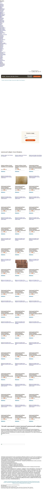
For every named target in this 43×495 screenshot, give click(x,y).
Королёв (1, 26)
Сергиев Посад (2, 52)
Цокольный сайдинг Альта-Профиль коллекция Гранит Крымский (34, 250)
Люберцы (1, 37)
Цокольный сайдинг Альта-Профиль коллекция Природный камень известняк (6, 395)
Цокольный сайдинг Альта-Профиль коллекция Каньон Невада (35, 312)
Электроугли (2, 65)
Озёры (1, 42)
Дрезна (1, 16)
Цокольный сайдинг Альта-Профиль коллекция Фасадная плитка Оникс (6, 187)
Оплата (16, 76)
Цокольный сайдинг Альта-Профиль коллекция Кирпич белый (7, 312)
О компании (9, 481)
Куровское (2, 32)
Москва (1, 3)
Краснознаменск (3, 30)
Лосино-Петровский (3, 34)
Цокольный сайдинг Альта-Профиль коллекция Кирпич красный (20, 312)
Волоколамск (2, 8)
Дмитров (1, 13)
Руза (1, 51)
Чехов (1, 61)
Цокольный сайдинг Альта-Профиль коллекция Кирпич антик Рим (21, 354)
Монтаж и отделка (18, 482)
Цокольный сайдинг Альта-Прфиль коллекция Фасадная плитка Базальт (35, 166)
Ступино (1, 55)
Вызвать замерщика (7, 482)
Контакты (8, 76)
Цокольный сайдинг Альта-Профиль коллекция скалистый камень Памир (20, 229)
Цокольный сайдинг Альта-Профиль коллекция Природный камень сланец (34, 395)
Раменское (2, 48)
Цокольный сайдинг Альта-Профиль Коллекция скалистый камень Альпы (34, 208)
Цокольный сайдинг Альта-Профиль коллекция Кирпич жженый (34, 291)
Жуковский (2, 18)
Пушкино (1, 47)
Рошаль (1, 50)
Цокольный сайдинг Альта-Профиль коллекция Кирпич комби (7, 291)
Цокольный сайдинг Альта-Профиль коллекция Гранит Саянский (20, 250)
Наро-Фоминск (2, 39)
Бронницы (2, 6)
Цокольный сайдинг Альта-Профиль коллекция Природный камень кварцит (34, 416)
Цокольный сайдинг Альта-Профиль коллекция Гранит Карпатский (6, 271)
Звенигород (2, 20)
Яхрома (1, 66)
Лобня (1, 33)
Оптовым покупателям (24, 481)
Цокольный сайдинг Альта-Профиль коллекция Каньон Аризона (6, 354)
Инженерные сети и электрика (25, 483)
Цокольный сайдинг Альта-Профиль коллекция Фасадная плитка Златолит (6, 208)
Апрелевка (2, 4)
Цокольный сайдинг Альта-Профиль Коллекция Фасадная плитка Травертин (34, 187)
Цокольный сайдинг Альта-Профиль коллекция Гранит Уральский (6, 250)
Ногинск (1, 40)
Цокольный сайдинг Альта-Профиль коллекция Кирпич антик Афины (21, 375)
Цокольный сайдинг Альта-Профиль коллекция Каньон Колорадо (20, 333)
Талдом (1, 57)
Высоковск (2, 10)
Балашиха (2, 5)
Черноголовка (2, 60)
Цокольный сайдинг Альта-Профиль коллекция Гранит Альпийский (34, 271)
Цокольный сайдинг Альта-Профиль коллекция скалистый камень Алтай (20, 208)
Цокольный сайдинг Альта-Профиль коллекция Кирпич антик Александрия (35, 375)
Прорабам (13, 482)
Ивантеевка (2, 22)
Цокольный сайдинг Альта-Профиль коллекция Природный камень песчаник (6, 416)
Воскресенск (2, 9)
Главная (3, 80)
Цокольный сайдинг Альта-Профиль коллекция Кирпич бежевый (20, 291)
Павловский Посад (3, 43)
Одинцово (1, 41)
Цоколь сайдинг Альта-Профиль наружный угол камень (21, 166)
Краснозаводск (2, 29)
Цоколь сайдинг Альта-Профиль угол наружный (7, 166)
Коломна (1, 25)
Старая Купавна (3, 54)
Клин (1, 24)
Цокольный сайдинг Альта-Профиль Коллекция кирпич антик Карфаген (35, 354)
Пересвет (1, 44)
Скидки (18, 481)
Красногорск (2, 28)
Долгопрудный (2, 14)
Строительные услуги (35, 481)
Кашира (1, 23)
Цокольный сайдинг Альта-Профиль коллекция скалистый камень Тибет (34, 229)
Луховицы (1, 35)
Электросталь (2, 64)
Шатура (1, 62)
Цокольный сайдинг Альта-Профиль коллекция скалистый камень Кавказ (6, 229)
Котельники (2, 27)
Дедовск (1, 12)
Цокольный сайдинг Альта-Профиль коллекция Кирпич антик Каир (7, 375)
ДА (0, 2)
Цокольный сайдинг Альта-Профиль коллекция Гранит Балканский (20, 271)
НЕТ (1, 2)
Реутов (1, 49)
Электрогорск (2, 63)
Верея (1, 7)
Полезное (30, 481)
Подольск (1, 45)
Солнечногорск (2, 53)
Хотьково (1, 59)
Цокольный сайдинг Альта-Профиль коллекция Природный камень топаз (20, 395)
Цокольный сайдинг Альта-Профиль (18, 80)
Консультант (14, 481)
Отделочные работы (16, 483)
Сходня (1, 56)
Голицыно (1, 11)
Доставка (13, 76)
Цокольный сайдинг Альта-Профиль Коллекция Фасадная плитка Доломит (20, 187)
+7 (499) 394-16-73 (35, 71)
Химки (1, 58)
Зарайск (1, 19)
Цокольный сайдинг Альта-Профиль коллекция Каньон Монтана (6, 333)
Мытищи (1, 38)
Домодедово (2, 15)
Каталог (3, 76)
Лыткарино (2, 36)
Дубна (1, 17)
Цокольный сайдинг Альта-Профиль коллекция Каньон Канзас (35, 333)
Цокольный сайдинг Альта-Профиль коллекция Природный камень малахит (20, 416)
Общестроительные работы (35, 482)
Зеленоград (2, 21)
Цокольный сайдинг (8, 80)
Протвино (1, 46)
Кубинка (1, 31)
